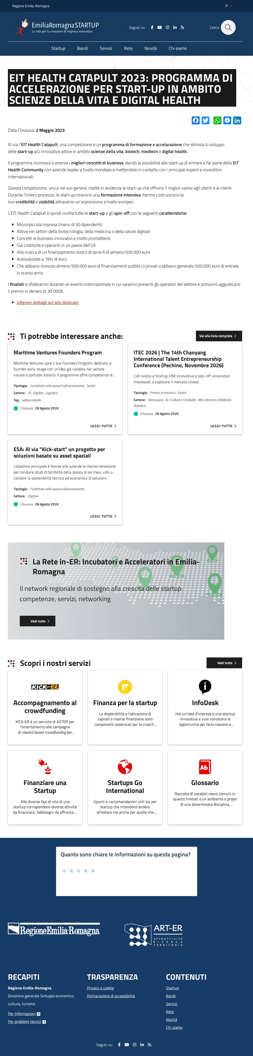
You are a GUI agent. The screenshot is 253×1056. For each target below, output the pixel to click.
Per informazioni (22, 1014)
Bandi (171, 996)
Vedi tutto (38, 621)
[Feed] (182, 27)
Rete (170, 1012)
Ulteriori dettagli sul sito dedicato (48, 302)
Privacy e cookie (100, 988)
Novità (171, 1019)
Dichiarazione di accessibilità (111, 996)
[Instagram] (167, 27)
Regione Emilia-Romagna (30, 5)
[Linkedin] (175, 27)
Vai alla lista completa (215, 336)
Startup (172, 988)
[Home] (58, 27)
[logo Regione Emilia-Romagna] (54, 929)
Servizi (171, 1004)
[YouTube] (159, 27)
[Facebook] (152, 27)
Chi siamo (174, 1027)
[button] (229, 6)
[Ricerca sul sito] (228, 27)
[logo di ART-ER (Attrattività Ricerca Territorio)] (154, 934)
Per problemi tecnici (24, 1021)
